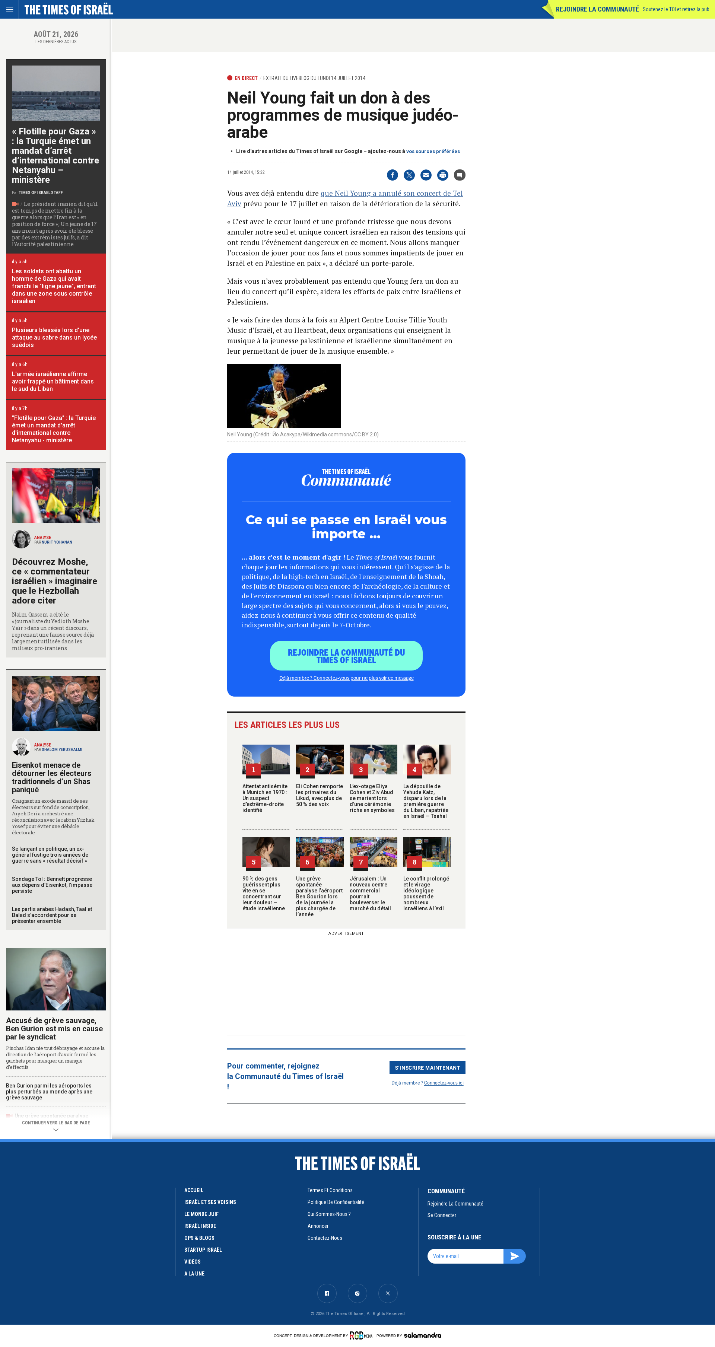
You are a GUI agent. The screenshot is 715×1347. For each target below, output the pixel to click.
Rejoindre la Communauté (597, 9)
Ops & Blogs (199, 1238)
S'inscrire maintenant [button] (427, 1067)
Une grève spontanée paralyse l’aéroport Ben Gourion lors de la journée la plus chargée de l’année (319, 896)
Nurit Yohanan (57, 542)
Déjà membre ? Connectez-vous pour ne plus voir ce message (346, 677)
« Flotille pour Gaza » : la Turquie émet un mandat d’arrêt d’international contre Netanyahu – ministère (55, 155)
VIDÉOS (192, 1262)
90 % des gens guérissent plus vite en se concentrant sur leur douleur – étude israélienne (263, 893)
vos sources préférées (433, 151)
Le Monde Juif (201, 1214)
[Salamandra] (422, 1335)
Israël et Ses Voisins (210, 1202)
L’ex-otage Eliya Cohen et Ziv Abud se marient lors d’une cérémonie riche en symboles (372, 798)
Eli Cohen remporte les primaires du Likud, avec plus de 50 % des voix (319, 795)
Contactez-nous (325, 1238)
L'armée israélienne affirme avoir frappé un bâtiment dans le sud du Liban (53, 381)
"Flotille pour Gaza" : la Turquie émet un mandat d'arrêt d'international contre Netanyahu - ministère (54, 429)
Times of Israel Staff (41, 193)
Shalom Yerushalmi (62, 750)
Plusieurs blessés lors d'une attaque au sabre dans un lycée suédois (54, 337)
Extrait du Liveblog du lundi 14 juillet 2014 (314, 78)
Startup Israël (203, 1250)
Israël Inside (200, 1226)
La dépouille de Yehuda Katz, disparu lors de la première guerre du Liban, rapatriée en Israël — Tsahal (425, 801)
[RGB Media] (362, 1335)
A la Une (194, 1274)
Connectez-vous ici (444, 1082)
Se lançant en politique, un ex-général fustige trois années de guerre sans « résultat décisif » (50, 855)
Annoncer (318, 1226)
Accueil (193, 1190)
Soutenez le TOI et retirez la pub (676, 9)
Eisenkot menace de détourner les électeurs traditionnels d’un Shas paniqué (52, 777)
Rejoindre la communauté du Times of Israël (346, 655)
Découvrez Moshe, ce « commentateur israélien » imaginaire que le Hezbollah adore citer (54, 581)
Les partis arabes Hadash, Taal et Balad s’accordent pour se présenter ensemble (52, 915)
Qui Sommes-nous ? (329, 1214)
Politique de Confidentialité (336, 1202)
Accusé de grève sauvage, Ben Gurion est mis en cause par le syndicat (54, 1028)
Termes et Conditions (330, 1190)
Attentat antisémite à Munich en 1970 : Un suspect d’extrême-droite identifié (264, 798)
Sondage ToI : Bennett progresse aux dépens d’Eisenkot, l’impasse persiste (52, 885)
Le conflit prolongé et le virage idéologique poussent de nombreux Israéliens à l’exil (426, 893)
